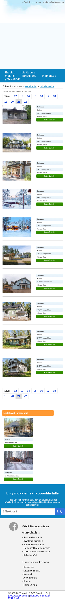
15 (34, 96)
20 (12, 101)
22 (25, 101)
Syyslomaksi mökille (33, 541)
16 (41, 96)
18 (54, 96)
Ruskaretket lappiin (32, 537)
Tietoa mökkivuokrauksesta (36, 548)
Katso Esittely (49, 120)
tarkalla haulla (47, 86)
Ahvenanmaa (30, 578)
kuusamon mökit (31, 571)
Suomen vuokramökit (33, 544)
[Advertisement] (32, 36)
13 (21, 96)
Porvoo (27, 581)
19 (5, 101)
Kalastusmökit (30, 555)
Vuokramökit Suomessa (53, 2)
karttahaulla (30, 86)
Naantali (27, 574)
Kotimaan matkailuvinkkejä (36, 551)
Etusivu (10, 72)
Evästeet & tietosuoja (18, 596)
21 (18, 101)
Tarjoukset (29, 75)
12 (15, 96)
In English (26, 2)
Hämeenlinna (30, 585)
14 (28, 96)
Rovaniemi (28, 567)
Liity (59, 511)
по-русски (36, 2)
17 (47, 96)
